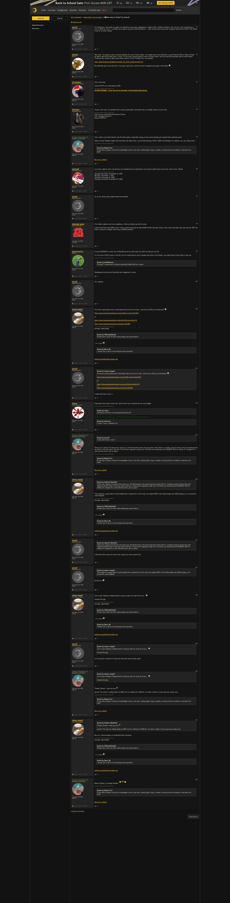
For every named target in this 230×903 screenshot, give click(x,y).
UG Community (76, 17)
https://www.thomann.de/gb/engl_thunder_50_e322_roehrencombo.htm (119, 62)
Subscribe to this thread (77, 811)
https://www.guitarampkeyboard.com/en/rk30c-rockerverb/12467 (117, 313)
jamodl (74, 27)
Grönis (74, 403)
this (104, 599)
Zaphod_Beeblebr (78, 137)
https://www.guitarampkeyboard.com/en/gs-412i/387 (112, 324)
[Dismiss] (196, 3)
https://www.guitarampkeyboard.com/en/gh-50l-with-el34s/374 (116, 320)
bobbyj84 (75, 169)
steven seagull (77, 309)
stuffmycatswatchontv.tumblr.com (106, 359)
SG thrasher (76, 82)
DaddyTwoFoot (77, 252)
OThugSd (75, 110)
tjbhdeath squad (78, 224)
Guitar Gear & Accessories (92, 17)
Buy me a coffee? (101, 160)
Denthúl (75, 55)
